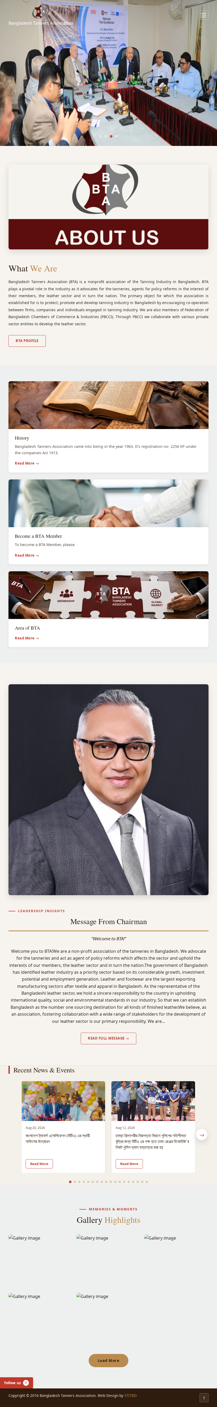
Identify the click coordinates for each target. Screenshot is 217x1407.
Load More (109, 1360)
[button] (100, 136)
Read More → (27, 463)
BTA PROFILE (27, 340)
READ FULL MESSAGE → (108, 1038)
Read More (39, 1163)
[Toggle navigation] (203, 15)
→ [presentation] (202, 1134)
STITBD (130, 1395)
